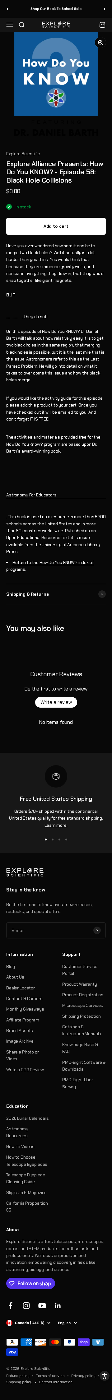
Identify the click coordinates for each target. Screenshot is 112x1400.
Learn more (55, 825)
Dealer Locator (20, 988)
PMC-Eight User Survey (77, 1083)
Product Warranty (79, 984)
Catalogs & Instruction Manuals (81, 1030)
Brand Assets (19, 1030)
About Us (15, 977)
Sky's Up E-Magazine (26, 1192)
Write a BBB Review (25, 1069)
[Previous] (7, 9)
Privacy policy (83, 1375)
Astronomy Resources (17, 1132)
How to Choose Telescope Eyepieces (26, 1160)
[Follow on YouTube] (42, 1305)
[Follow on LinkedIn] (58, 1305)
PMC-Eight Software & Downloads (83, 1065)
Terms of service (50, 1375)
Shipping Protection (81, 1016)
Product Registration (82, 995)
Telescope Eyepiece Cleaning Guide (25, 1178)
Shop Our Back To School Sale (55, 9)
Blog (10, 966)
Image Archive (20, 1041)
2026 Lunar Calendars (27, 1118)
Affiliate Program (22, 1020)
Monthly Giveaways (25, 1009)
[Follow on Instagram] (26, 1305)
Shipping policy (19, 1381)
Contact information (55, 1381)
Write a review (56, 702)
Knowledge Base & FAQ (80, 1048)
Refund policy (18, 1375)
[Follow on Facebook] (10, 1305)
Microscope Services (82, 1005)
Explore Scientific (23, 153)
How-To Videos (20, 1146)
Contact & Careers (24, 998)
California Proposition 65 (27, 1206)
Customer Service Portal (79, 970)
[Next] (105, 9)
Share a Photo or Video (22, 1055)
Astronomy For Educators (31, 495)
